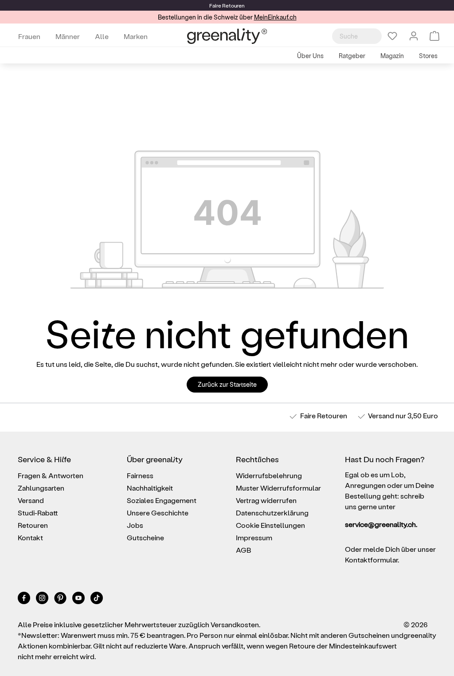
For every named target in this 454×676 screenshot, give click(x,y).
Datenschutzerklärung (272, 512)
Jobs (135, 525)
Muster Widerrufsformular (278, 487)
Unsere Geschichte (157, 512)
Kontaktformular (371, 559)
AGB (243, 550)
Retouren (33, 525)
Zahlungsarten (41, 487)
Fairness (140, 475)
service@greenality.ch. (381, 524)
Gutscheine (145, 537)
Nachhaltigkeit (150, 487)
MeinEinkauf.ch (275, 17)
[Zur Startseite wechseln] (227, 36)
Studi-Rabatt (38, 512)
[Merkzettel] (392, 35)
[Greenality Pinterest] (61, 599)
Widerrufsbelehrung (269, 475)
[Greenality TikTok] (96, 599)
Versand (381, 415)
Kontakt (30, 537)
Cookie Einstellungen (270, 525)
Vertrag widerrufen (266, 500)
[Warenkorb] (434, 35)
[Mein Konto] (413, 35)
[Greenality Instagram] (43, 599)
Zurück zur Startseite (227, 384)
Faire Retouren (323, 415)
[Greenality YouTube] (79, 599)
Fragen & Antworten (50, 475)
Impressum (254, 537)
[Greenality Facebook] (24, 599)
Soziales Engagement (161, 500)
